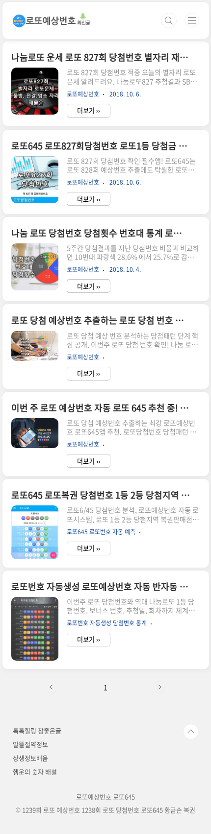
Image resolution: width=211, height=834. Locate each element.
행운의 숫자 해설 (35, 771)
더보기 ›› (88, 110)
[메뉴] (192, 20)
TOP (191, 731)
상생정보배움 (30, 758)
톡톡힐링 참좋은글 (37, 730)
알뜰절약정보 (30, 744)
